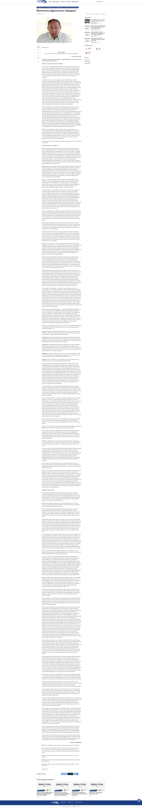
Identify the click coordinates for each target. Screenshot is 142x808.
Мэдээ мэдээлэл (94, 23)
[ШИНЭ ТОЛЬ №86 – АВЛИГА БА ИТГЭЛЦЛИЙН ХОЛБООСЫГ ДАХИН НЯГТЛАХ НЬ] (87, 40)
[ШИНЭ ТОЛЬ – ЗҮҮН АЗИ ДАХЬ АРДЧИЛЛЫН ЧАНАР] (97, 786)
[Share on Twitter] (94, 14)
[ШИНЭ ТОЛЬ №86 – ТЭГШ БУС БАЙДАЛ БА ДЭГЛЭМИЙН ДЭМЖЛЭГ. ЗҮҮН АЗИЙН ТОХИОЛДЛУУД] (87, 33)
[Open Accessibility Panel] (139, 800)
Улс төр (66, 7)
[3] (73, 173)
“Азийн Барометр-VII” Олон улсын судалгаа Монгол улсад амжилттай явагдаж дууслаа (98, 20)
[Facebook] (96, 1)
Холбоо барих (87, 63)
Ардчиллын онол (41, 7)
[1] (60, 66)
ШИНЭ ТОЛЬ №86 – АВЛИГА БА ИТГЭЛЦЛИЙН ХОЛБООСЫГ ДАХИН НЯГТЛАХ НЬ (98, 39)
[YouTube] (99, 1)
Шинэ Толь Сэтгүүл (74, 7)
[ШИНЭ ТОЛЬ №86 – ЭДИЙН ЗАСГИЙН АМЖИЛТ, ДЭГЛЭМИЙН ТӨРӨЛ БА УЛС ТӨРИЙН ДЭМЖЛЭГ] (87, 27)
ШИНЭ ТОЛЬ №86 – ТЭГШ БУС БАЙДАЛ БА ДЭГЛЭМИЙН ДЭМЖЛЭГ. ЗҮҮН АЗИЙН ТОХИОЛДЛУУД (98, 33)
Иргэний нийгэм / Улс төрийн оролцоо (54, 7)
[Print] (97, 14)
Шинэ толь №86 (94, 29)
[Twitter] (98, 1)
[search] (101, 2)
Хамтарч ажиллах (88, 61)
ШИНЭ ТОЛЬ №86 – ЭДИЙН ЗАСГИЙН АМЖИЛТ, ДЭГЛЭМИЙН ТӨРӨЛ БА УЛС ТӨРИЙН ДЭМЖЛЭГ (98, 27)
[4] (51, 438)
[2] (42, 86)
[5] (64, 537)
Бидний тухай (45, 769)
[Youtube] (90, 53)
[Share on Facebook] (92, 14)
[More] (99, 14)
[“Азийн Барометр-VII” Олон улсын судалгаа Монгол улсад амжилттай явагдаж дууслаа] (87, 21)
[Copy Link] (95, 14)
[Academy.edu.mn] (42, 1)
